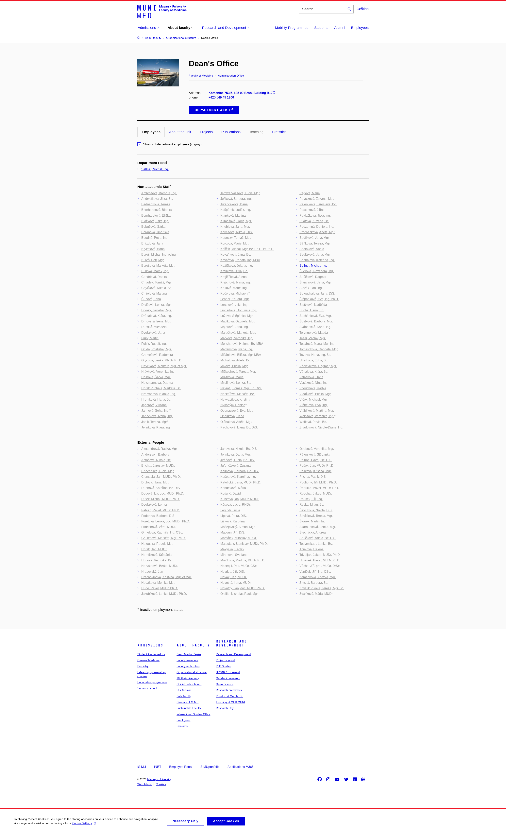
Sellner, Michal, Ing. (155, 169)
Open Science (224, 684)
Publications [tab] (231, 132)
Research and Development (231, 643)
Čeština (363, 9)
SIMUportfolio (210, 767)
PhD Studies (223, 666)
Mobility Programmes (291, 28)
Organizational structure (192, 672)
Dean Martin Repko (189, 654)
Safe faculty (184, 696)
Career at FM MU (187, 702)
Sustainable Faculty (189, 708)
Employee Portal (181, 767)
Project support (225, 660)
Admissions (150, 645)
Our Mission (184, 690)
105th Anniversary (188, 678)
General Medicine (148, 660)
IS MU (141, 767)
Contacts (182, 726)
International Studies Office (193, 714)
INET (157, 767)
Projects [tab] (206, 132)
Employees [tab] (151, 132)
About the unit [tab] (180, 132)
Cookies (161, 784)
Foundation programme (152, 682)
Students (321, 28)
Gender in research (228, 678)
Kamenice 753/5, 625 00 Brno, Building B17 (241, 93)
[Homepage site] (162, 11)
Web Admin (144, 784)
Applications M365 (241, 767)
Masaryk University (159, 779)
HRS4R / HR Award (228, 672)
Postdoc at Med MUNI (229, 696)
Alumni (339, 28)
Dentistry (142, 666)
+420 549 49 (221, 97)
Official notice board (189, 684)
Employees (360, 28)
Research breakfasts (229, 690)
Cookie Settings (82, 823)
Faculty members (187, 660)
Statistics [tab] (279, 132)
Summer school (147, 688)
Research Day (225, 708)
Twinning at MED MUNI (230, 702)
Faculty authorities (188, 666)
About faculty (193, 645)
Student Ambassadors (151, 654)
